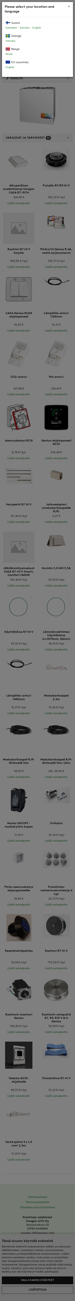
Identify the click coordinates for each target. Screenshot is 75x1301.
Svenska (24, 28)
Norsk (9, 54)
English (36, 28)
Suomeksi (11, 28)
